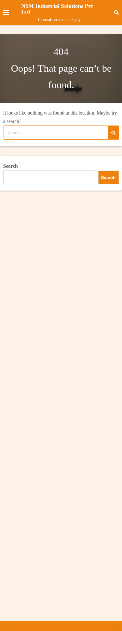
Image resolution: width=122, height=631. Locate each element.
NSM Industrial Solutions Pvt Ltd (57, 9)
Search (10, 166)
